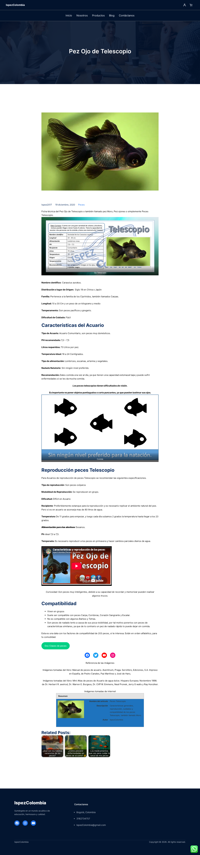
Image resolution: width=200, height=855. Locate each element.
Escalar (126, 615)
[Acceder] (184, 5)
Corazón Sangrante (110, 615)
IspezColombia (15, 4)
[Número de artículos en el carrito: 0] (191, 5)
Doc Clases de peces (55, 645)
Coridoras (93, 615)
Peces (81, 204)
